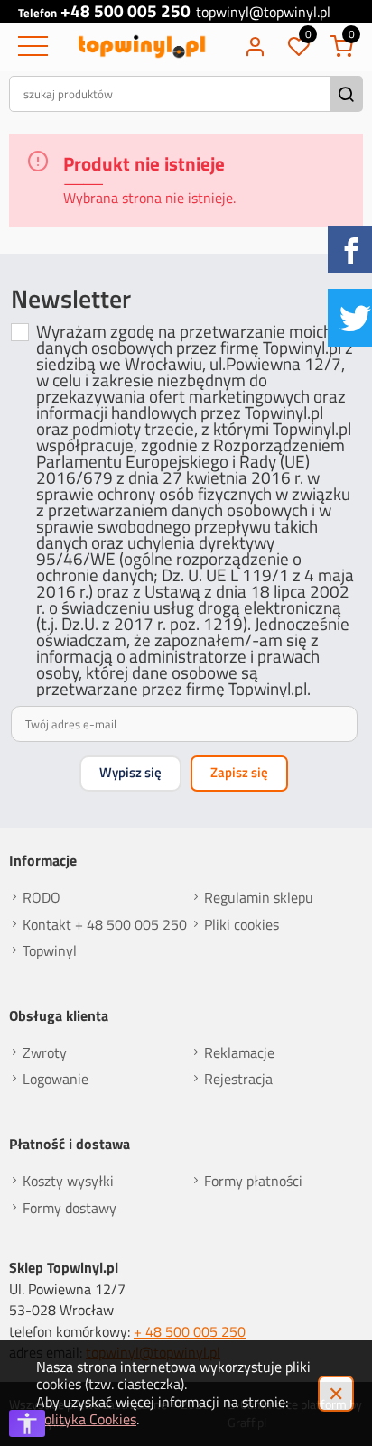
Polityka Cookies (86, 1419)
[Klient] (254, 47)
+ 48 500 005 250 (190, 1331)
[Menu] (30, 47)
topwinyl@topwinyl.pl (263, 12)
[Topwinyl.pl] (143, 46)
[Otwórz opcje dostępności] (27, 1423)
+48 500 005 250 (125, 11)
